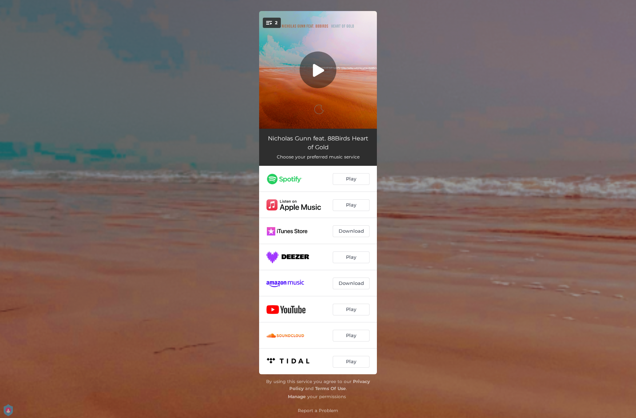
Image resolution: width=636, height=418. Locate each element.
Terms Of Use (330, 388)
